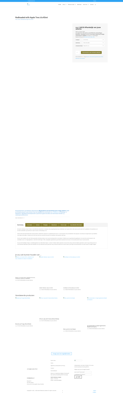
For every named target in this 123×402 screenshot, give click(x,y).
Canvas (37, 225)
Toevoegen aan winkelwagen (91, 52)
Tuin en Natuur (82, 58)
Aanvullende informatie (76, 225)
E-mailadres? (77, 374)
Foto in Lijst (63, 225)
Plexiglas (45, 225)
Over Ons (85, 4)
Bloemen (88, 56)
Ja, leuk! (78, 377)
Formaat (77, 39)
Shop (64, 4)
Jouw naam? (77, 372)
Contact (92, 4)
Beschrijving (20, 225)
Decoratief (92, 56)
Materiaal (79, 4)
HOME (59, 4)
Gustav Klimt (100, 56)
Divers (19, 19)
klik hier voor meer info (89, 37)
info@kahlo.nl (56, 212)
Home (16, 19)
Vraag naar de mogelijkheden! (61, 353)
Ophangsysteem (79, 45)
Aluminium (54, 225)
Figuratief (96, 56)
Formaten (29, 225)
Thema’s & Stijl (71, 4)
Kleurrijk (77, 58)
